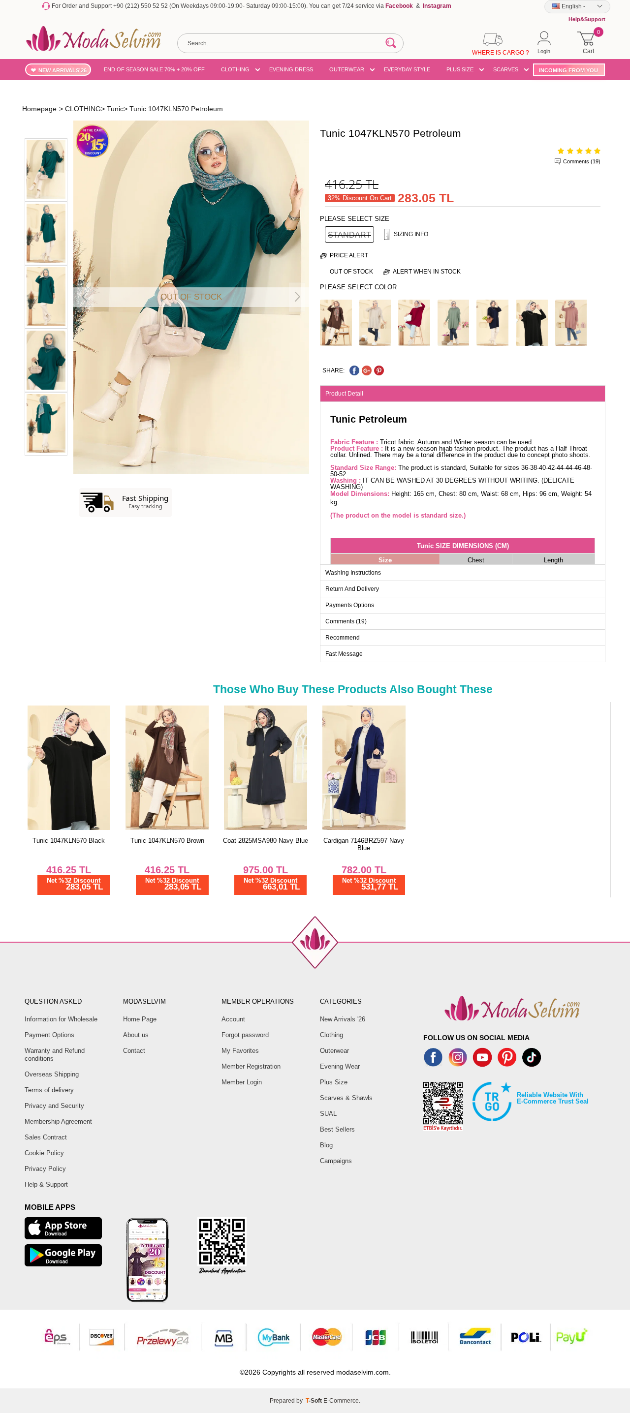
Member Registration (251, 1066)
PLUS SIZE (459, 69)
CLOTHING (235, 69)
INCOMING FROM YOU (568, 70)
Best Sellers (337, 1129)
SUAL (328, 1113)
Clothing (331, 1035)
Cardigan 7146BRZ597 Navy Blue (363, 844)
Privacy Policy (45, 1168)
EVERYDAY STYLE (407, 69)
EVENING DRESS (291, 69)
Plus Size (333, 1082)
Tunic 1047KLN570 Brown (167, 840)
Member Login (241, 1082)
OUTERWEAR (346, 69)
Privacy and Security (54, 1105)
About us (136, 1035)
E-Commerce (341, 1400)
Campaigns (336, 1161)
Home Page (140, 1019)
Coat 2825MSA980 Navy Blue (265, 840)
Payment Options (49, 1035)
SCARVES (505, 69)
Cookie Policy (44, 1153)
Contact (134, 1050)
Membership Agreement (58, 1121)
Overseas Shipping (52, 1074)
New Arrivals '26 (342, 1019)
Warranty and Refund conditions (55, 1054)
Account (233, 1019)
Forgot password (245, 1035)
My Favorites (240, 1050)
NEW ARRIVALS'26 (62, 70)
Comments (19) (581, 161)
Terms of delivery (49, 1090)
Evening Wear (340, 1066)
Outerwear (334, 1050)
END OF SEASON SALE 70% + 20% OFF (154, 69)
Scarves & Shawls (346, 1098)
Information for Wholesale (61, 1019)
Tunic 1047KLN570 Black (68, 840)
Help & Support (46, 1184)
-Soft (314, 1400)
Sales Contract (46, 1137)
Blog (326, 1145)
